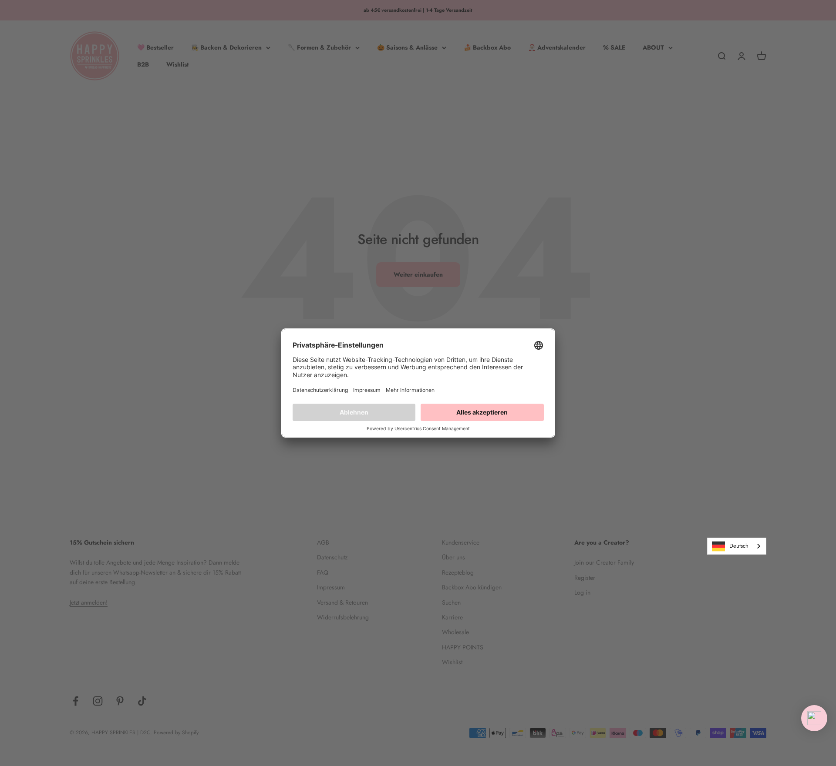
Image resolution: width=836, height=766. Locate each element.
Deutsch (738, 546)
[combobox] (736, 546)
